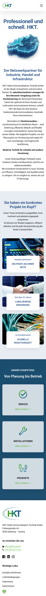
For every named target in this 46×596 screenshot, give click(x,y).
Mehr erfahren (22, 409)
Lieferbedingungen (11, 577)
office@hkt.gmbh (13, 546)
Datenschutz (8, 586)
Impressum (7, 581)
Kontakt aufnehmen (11, 572)
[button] (4, 592)
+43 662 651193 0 (13, 549)
